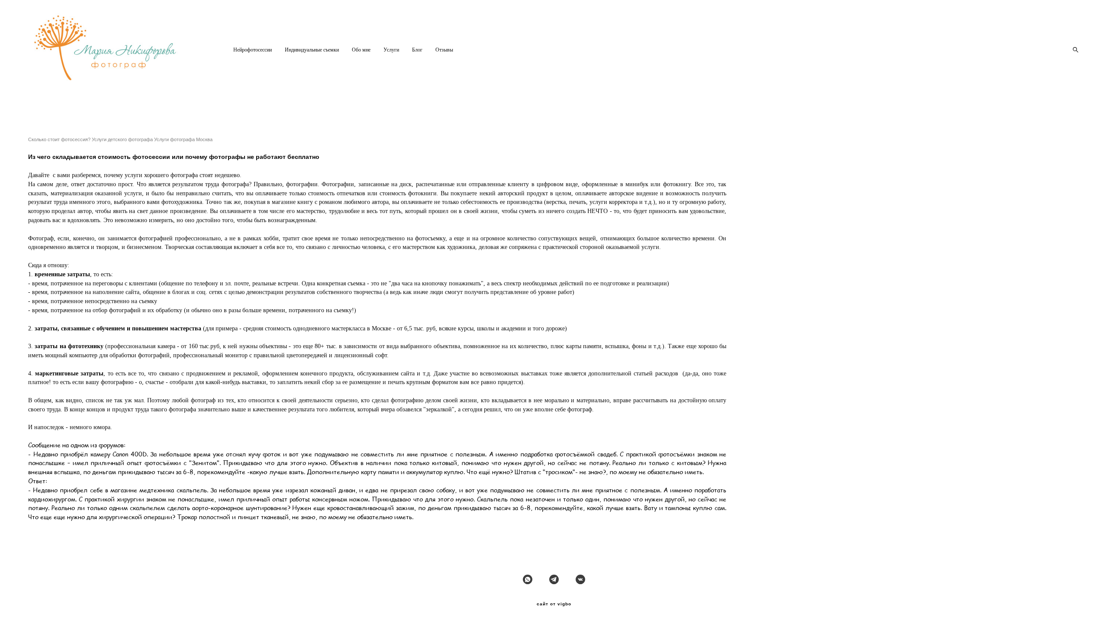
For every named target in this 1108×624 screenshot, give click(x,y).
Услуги (391, 50)
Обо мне (361, 50)
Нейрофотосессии (252, 50)
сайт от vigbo (554, 604)
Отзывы (444, 50)
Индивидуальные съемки (312, 50)
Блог (417, 50)
